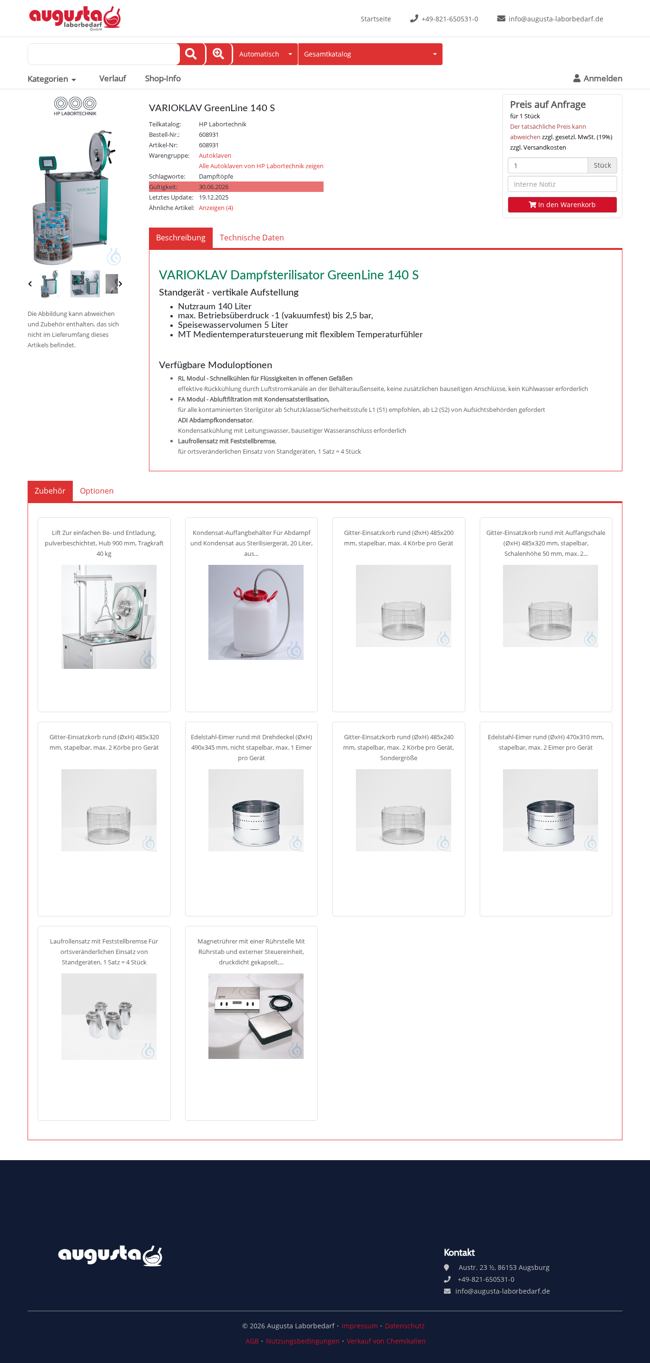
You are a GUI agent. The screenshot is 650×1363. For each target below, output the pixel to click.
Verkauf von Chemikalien (386, 1340)
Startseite (376, 18)
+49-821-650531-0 (450, 18)
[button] (264, 54)
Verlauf (112, 78)
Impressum (360, 1325)
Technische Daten (252, 237)
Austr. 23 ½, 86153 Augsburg (504, 1267)
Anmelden (602, 78)
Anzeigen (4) (216, 207)
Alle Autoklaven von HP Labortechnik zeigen (261, 166)
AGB (252, 1340)
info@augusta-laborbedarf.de (556, 18)
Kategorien (48, 79)
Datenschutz (405, 1325)
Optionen (97, 491)
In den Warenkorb (566, 204)
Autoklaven (215, 155)
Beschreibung (181, 237)
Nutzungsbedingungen (303, 1340)
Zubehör (50, 491)
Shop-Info (163, 78)
